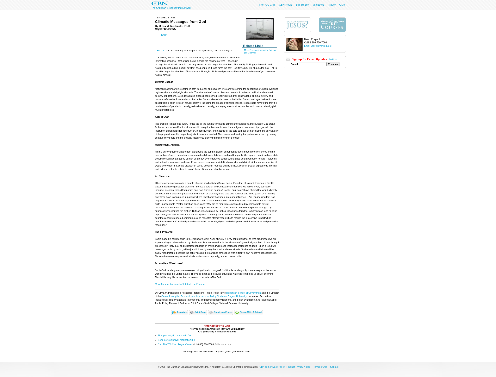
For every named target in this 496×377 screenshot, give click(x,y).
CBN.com (160, 50)
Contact (334, 367)
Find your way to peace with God (175, 335)
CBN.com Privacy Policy (272, 367)
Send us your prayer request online (176, 340)
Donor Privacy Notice (299, 367)
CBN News (285, 4)
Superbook (302, 4)
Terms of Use (320, 367)
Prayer (332, 4)
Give (342, 4)
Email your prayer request (317, 46)
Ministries (318, 4)
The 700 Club (267, 4)
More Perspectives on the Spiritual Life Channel (180, 284)
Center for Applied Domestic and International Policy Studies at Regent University (203, 296)
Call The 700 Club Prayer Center (175, 344)
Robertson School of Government (243, 293)
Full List (333, 59)
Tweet (164, 35)
